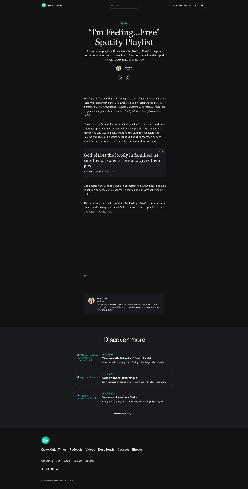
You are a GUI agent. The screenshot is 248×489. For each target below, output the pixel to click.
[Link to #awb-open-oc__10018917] (202, 5)
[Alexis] (118, 67)
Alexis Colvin (127, 68)
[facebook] (42, 469)
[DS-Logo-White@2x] (51, 4)
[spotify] (57, 469)
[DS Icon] (45, 437)
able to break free (104, 141)
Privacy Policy (69, 480)
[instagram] (47, 469)
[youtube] (52, 469)
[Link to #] (120, 77)
